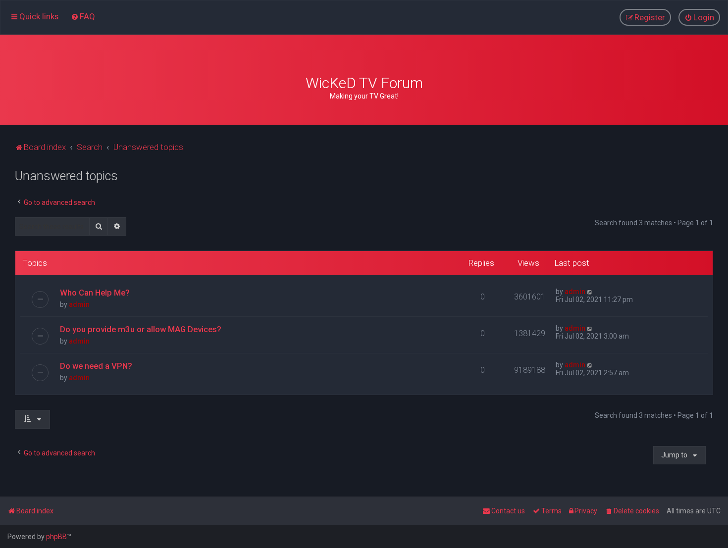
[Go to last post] (590, 292)
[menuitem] (83, 16)
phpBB (56, 537)
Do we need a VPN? (96, 366)
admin (79, 304)
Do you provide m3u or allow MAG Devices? (140, 329)
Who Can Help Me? (95, 293)
